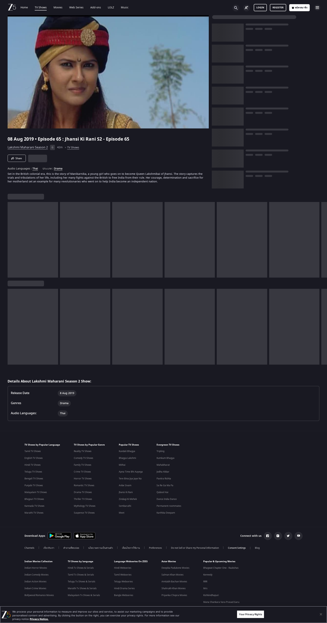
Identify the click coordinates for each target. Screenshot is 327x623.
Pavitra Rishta (164, 478)
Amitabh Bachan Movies (174, 581)
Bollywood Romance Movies (39, 595)
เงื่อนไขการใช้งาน (131, 548)
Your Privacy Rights (250, 614)
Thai (35, 169)
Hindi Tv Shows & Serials (81, 568)
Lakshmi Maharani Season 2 (28, 147)
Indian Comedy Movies (36, 574)
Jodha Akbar (163, 471)
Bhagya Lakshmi (127, 458)
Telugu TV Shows (33, 471)
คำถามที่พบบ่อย (71, 548)
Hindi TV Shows (32, 465)
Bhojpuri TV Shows (34, 499)
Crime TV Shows (82, 471)
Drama (58, 169)
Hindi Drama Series (124, 588)
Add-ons (95, 7)
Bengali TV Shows (33, 478)
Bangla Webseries (123, 595)
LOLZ (111, 7)
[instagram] (278, 536)
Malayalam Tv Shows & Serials (84, 595)
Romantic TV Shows (84, 485)
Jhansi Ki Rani (126, 492)
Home (24, 7)
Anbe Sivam (125, 485)
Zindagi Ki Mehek (128, 499)
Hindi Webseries (122, 568)
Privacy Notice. (39, 619)
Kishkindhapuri (211, 595)
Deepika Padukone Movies (175, 568)
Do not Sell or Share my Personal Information (195, 548)
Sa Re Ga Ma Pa (165, 485)
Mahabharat (163, 465)
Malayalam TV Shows (35, 492)
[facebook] (268, 536)
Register (278, 7)
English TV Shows (33, 458)
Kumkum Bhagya (165, 458)
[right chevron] (323, 240)
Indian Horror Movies (35, 568)
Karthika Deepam (166, 513)
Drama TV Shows (83, 492)
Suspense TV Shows (84, 513)
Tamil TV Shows (32, 451)
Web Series (76, 7)
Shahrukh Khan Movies (174, 588)
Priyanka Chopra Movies (174, 595)
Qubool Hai (162, 492)
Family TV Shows (82, 465)
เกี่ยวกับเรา (48, 548)
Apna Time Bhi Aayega (131, 471)
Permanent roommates (169, 506)
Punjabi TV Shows (33, 485)
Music (124, 7)
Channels (29, 548)
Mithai (122, 465)
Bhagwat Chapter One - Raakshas (221, 568)
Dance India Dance (167, 499)
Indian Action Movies (35, 581)
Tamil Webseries (123, 574)
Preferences (155, 548)
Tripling (160, 451)
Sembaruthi (125, 506)
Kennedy (207, 574)
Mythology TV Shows (84, 506)
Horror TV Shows (83, 478)
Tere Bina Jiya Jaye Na (130, 478)
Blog (257, 548)
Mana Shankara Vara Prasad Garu (221, 602)
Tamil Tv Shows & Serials (81, 574)
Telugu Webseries (123, 581)
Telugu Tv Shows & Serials (81, 581)
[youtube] (299, 536)
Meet (121, 513)
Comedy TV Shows (83, 458)
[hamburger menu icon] (317, 8)
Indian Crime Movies (35, 588)
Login (260, 7)
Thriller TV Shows (83, 499)
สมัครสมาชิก (301, 7)
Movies (58, 7)
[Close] (321, 614)
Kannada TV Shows (34, 506)
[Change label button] (246, 8)
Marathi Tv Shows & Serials (82, 588)
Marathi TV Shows (33, 513)
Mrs (205, 588)
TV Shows (41, 7)
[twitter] (288, 536)
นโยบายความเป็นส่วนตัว (100, 548)
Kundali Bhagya (127, 451)
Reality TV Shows (82, 451)
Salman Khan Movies (173, 574)
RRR (205, 581)
